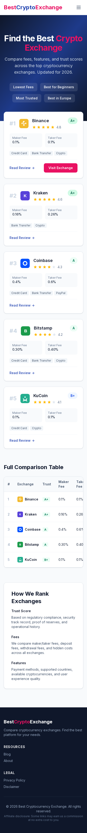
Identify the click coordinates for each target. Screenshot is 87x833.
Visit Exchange (60, 168)
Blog (7, 754)
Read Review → (22, 168)
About (8, 761)
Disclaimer (11, 787)
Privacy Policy (14, 780)
